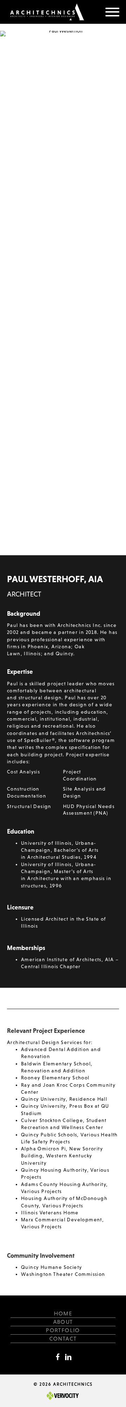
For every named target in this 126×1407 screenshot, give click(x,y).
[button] (112, 12)
